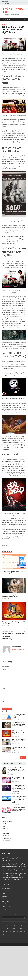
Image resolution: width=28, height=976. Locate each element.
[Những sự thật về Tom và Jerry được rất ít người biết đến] (14, 620)
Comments (13, 763)
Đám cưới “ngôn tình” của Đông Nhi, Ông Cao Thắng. (19, 740)
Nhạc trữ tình (6, 833)
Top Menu (5, 1)
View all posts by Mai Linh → (18, 650)
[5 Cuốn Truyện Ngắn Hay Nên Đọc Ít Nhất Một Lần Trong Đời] (14, 569)
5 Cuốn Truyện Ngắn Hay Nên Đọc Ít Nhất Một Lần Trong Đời (18, 716)
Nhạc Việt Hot (6, 835)
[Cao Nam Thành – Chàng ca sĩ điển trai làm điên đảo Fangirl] (6, 752)
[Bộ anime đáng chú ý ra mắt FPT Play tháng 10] (6, 782)
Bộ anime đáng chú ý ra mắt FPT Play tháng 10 (18, 778)
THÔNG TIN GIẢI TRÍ (13, 10)
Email (4, 695)
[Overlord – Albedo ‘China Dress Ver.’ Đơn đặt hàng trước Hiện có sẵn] (6, 812)
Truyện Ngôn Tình (7, 838)
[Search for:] (14, 757)
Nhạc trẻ (5, 831)
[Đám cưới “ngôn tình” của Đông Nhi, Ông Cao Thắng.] (6, 744)
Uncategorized (6, 840)
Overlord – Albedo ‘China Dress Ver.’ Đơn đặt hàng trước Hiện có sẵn (18, 809)
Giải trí (3, 24)
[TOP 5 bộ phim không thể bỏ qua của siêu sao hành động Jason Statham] (14, 593)
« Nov (3, 938)
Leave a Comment (20, 34)
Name (3, 688)
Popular (5, 763)
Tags (19, 763)
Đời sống (5, 823)
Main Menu (8, 19)
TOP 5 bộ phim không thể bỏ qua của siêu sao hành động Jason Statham (13, 595)
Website (4, 701)
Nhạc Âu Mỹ (6, 828)
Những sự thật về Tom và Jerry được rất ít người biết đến (18, 732)
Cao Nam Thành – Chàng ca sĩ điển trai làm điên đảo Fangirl (19, 749)
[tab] (5, 763)
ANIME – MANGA (7, 821)
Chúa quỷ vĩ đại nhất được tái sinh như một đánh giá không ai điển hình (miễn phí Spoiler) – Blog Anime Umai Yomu (19, 799)
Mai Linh (13, 34)
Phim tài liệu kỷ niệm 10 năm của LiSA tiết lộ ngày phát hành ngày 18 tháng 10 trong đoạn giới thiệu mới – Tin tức (18, 788)
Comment (5, 669)
